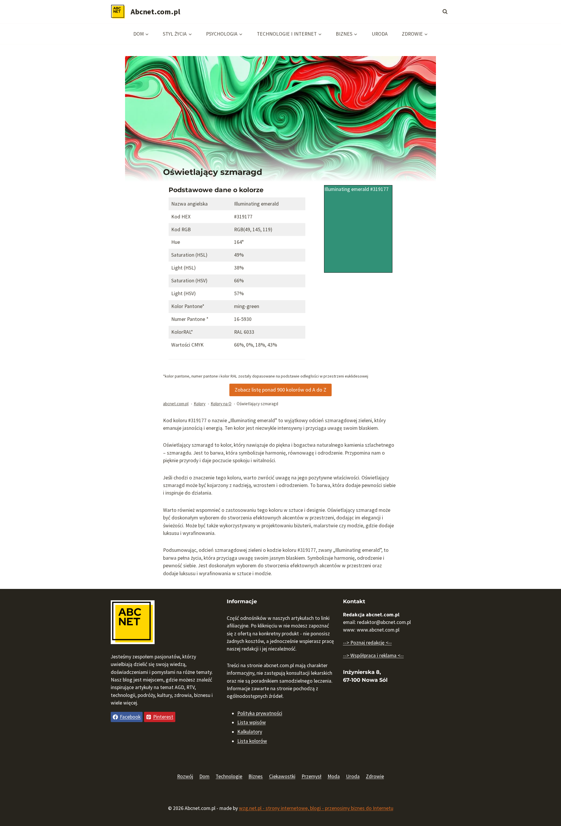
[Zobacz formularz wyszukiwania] (445, 11)
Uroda (380, 34)
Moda (334, 776)
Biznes (255, 776)
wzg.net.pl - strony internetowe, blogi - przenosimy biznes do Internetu (316, 808)
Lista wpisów (251, 722)
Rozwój (185, 776)
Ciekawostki (282, 776)
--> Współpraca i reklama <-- (373, 655)
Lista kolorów (252, 741)
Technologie (229, 776)
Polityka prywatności (259, 713)
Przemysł (311, 776)
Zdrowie (375, 776)
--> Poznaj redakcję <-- (367, 642)
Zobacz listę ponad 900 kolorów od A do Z (280, 389)
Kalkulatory (249, 731)
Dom (204, 776)
